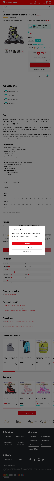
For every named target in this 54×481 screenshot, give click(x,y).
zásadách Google (16, 239)
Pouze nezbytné (27, 251)
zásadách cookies (33, 238)
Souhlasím (27, 243)
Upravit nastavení (27, 247)
